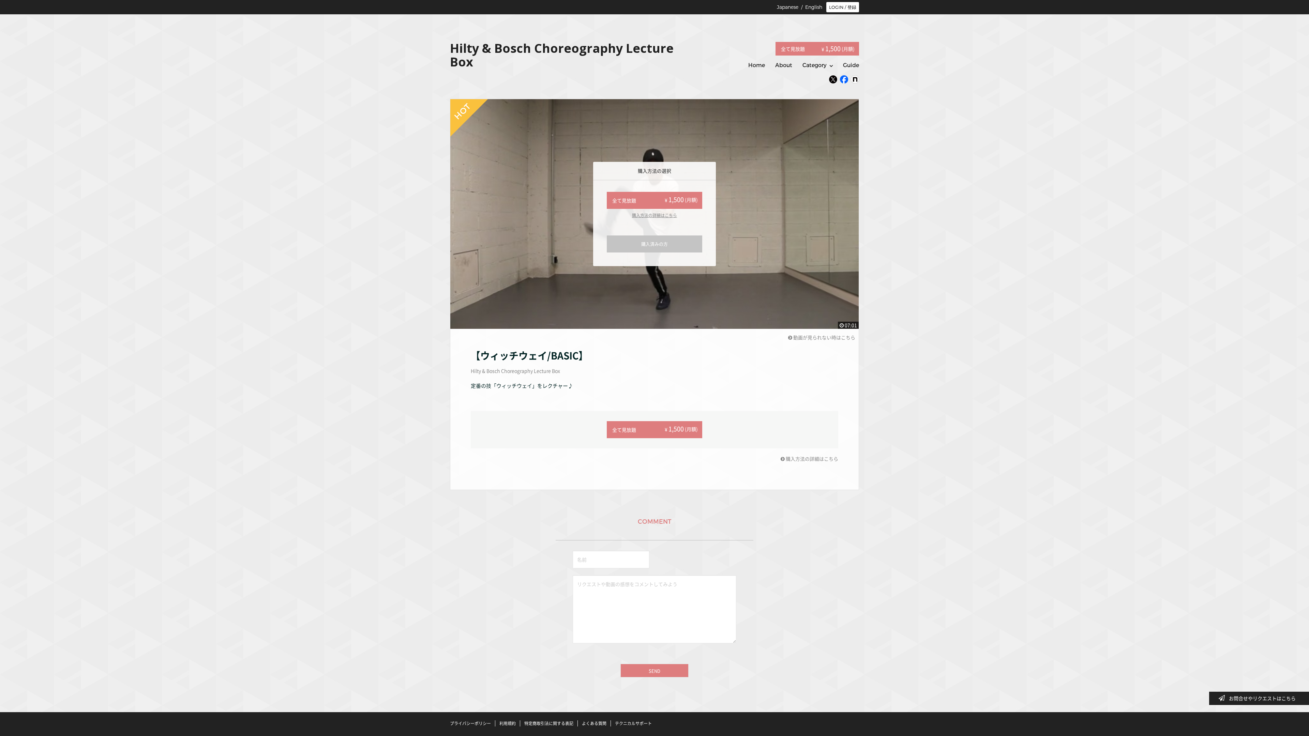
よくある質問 (594, 723)
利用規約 (507, 723)
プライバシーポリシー (470, 723)
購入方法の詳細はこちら (654, 215)
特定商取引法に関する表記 (548, 723)
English (813, 7)
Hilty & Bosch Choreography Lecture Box (515, 370)
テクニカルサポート (633, 723)
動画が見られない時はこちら (823, 337)
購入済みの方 (654, 244)
